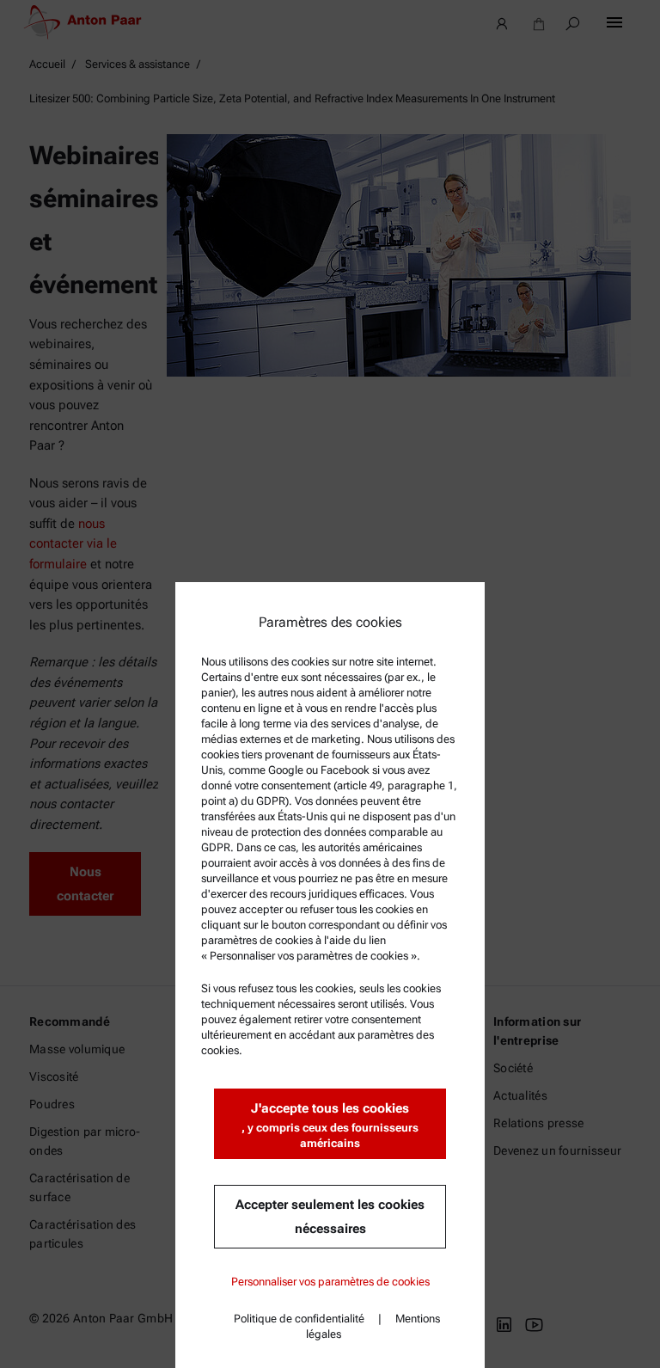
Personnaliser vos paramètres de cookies (330, 1281)
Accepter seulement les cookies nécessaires (330, 1216)
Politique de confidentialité (299, 1318)
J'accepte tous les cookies (330, 1125)
